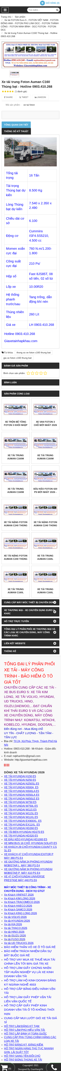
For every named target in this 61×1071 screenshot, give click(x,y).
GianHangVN (37, 1069)
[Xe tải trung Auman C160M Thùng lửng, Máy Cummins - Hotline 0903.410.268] (15, 476)
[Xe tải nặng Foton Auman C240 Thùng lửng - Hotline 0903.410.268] (15, 543)
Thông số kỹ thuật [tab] (16, 131)
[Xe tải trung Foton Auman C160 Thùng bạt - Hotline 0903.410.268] (30, 54)
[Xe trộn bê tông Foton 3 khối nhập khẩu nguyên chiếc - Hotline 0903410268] (15, 409)
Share (9, 97)
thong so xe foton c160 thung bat (34, 352)
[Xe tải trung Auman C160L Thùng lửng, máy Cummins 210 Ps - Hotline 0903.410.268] (45, 577)
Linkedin (41, 97)
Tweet (24, 97)
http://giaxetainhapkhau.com (31, 759)
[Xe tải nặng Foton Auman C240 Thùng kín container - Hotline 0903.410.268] (15, 510)
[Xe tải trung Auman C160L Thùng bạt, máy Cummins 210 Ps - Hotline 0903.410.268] (15, 577)
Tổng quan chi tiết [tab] (16, 124)
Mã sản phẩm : (13, 104)
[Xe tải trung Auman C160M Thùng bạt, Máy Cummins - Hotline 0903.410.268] (45, 443)
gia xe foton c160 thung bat (17, 358)
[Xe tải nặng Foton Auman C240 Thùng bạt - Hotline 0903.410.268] (45, 510)
